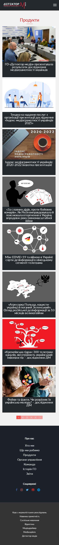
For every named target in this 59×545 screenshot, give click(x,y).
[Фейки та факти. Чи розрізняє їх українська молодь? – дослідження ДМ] (29, 382)
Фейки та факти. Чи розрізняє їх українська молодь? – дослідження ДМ (29, 402)
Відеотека (29, 524)
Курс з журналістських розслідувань (29, 512)
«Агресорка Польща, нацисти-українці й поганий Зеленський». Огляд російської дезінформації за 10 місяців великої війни (29, 308)
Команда (29, 464)
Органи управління (29, 459)
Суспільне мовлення (29, 520)
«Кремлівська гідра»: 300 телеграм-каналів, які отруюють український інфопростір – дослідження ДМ (29, 354)
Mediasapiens (29, 532)
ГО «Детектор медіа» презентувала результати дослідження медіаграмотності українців (29, 67)
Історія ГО (29, 469)
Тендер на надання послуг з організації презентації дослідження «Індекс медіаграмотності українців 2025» (29, 119)
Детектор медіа (29, 536)
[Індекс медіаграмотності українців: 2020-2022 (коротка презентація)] (29, 144)
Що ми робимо (29, 450)
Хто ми (29, 445)
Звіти (29, 473)
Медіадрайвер (29, 528)
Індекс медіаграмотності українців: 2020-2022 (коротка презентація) (29, 163)
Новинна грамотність (29, 516)
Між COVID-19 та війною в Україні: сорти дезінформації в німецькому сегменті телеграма (29, 259)
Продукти (29, 455)
